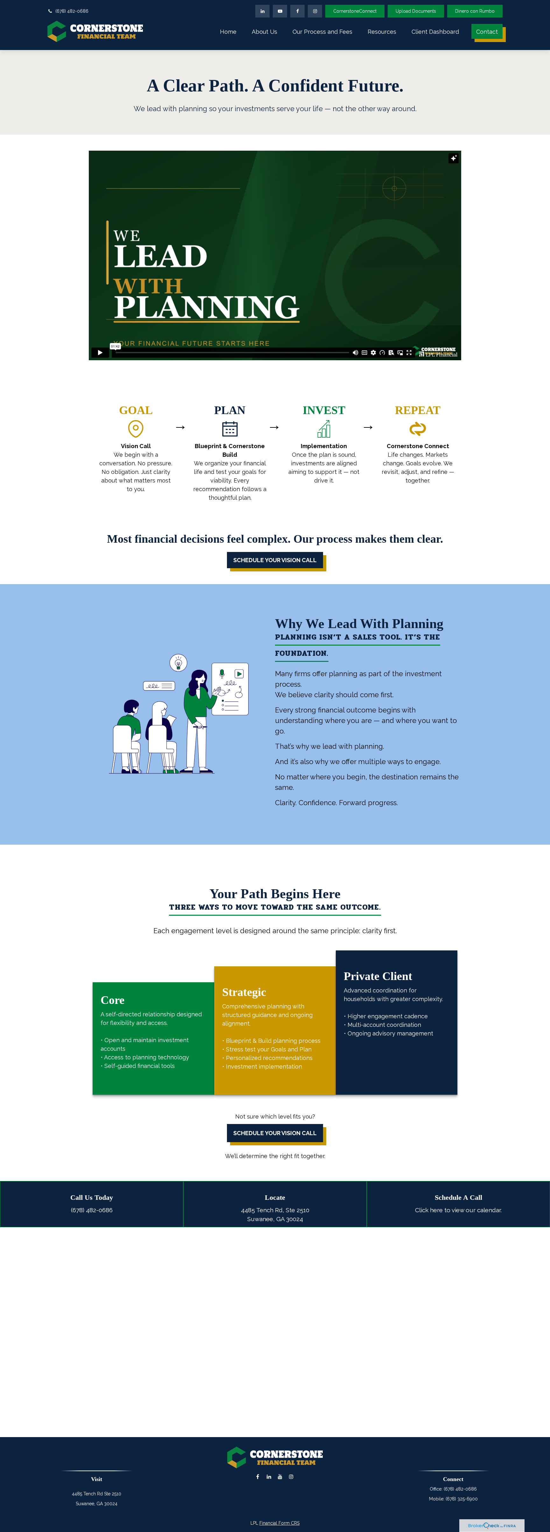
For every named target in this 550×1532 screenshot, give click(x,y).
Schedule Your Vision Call (275, 1133)
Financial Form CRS (279, 1523)
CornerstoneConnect (355, 11)
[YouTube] (280, 11)
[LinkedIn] (262, 11)
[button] (228, 31)
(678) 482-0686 (71, 11)
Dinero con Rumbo (475, 11)
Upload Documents (416, 11)
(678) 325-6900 (462, 1498)
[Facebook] (297, 11)
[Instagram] (291, 1476)
